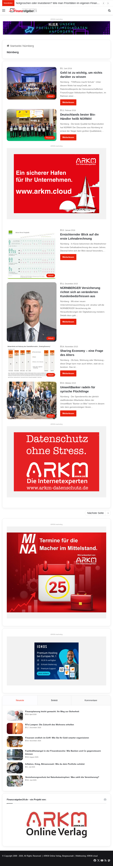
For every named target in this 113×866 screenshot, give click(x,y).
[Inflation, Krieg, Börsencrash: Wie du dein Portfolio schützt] (15, 767)
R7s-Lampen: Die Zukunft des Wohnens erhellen (49, 724)
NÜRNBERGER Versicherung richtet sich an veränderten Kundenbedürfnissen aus (80, 292)
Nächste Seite (95, 513)
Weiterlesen (68, 102)
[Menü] (3, 11)
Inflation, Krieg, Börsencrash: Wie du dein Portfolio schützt (55, 764)
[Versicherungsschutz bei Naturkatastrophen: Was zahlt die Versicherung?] (15, 781)
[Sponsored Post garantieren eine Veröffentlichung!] (56, 27)
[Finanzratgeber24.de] (23, 10)
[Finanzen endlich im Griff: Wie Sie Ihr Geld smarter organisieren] (15, 741)
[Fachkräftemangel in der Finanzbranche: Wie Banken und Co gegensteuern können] (15, 754)
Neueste (20, 700)
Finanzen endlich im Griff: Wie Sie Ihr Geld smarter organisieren (57, 738)
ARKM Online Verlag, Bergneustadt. (59, 856)
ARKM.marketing (56, 19)
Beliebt (54, 700)
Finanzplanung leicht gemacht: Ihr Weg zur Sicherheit (52, 711)
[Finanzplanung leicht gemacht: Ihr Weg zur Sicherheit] (15, 715)
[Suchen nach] (109, 11)
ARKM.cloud (92, 856)
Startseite (15, 45)
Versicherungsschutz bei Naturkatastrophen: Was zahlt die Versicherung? (62, 777)
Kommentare (91, 700)
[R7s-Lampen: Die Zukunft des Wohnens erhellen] (15, 728)
